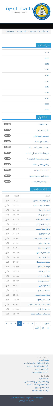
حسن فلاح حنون (44, 243)
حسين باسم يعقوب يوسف (39, 176)
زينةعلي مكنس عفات (41, 164)
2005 (47, 58)
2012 (47, 64)
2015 (47, 81)
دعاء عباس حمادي (43, 252)
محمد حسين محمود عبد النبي (39, 304)
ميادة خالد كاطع (44, 266)
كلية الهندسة (22, 31)
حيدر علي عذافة (44, 271)
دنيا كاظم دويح (44, 233)
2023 (47, 109)
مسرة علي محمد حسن (41, 205)
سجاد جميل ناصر (44, 309)
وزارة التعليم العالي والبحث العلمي (36, 363)
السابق (47, 323)
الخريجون (33, 31)
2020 (47, 104)
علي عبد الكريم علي (43, 224)
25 (48, 328)
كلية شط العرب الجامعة (40, 372)
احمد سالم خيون (44, 280)
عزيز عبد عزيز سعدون (41, 170)
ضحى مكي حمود (43, 299)
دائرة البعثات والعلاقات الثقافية (38, 366)
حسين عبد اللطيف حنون (41, 238)
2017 (47, 86)
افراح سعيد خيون (44, 247)
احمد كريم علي (44, 285)
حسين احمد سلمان (43, 262)
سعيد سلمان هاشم (42, 141)
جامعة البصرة (19, 8)
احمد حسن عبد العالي (41, 136)
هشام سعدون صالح (42, 295)
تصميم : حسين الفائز (26, 400)
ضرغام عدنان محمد (43, 229)
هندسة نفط (10, 31)
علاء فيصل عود (44, 257)
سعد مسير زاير (43, 124)
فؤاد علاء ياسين (44, 276)
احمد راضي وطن (44, 214)
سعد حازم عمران (44, 210)
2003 (47, 52)
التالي (37, 328)
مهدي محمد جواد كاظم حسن (38, 158)
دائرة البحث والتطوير (42, 369)
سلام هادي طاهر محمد (40, 181)
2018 (47, 92)
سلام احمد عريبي (44, 290)
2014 (47, 75)
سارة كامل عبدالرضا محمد (40, 313)
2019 (47, 98)
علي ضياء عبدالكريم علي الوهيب (37, 153)
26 (43, 328)
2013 (47, 69)
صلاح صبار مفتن (43, 130)
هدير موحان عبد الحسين (41, 200)
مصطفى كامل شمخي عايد (39, 147)
